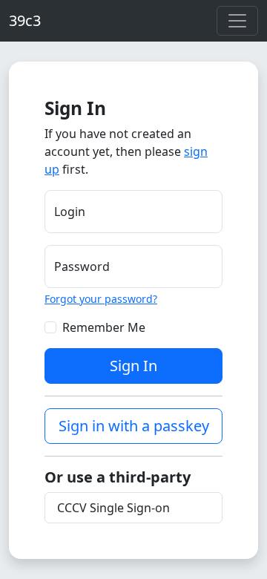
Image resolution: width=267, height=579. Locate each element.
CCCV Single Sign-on (113, 508)
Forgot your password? (100, 299)
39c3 (25, 20)
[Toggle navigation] (237, 21)
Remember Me (103, 327)
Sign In (133, 366)
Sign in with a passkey (134, 426)
